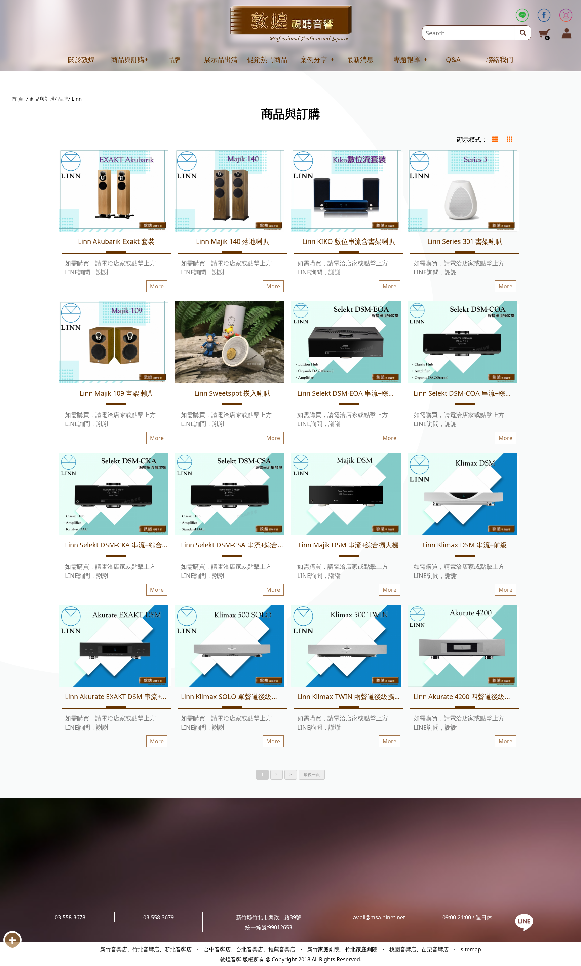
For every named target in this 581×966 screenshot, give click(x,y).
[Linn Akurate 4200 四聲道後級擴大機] (462, 647)
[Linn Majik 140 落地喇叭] (229, 192)
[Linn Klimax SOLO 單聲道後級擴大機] (229, 647)
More (157, 286)
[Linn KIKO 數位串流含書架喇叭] (346, 192)
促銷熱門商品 (267, 59)
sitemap (471, 949)
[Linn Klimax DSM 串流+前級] (462, 495)
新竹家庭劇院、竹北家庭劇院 (342, 949)
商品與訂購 (128, 59)
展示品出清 (221, 59)
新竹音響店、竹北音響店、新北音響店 (146, 949)
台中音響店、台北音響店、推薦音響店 (249, 949)
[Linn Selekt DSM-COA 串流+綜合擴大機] (462, 343)
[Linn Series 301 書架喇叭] (462, 192)
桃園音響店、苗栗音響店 (419, 949)
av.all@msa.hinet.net (379, 917)
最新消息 (360, 59)
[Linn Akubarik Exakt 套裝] (113, 192)
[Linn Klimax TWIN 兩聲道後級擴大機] (346, 647)
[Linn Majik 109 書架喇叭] (113, 343)
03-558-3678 (70, 917)
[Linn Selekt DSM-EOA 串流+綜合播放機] (346, 343)
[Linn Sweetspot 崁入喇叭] (229, 343)
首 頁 (17, 98)
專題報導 (406, 59)
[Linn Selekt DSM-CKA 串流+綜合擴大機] (113, 495)
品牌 (174, 59)
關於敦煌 (81, 59)
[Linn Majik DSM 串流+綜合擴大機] (346, 495)
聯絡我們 (499, 59)
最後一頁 (312, 774)
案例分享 (313, 59)
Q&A (453, 59)
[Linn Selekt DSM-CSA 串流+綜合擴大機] (229, 495)
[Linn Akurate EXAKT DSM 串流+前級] (113, 647)
